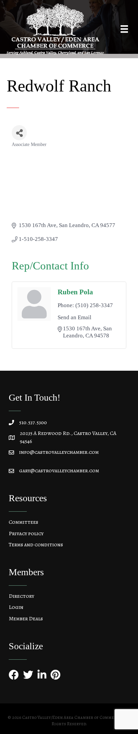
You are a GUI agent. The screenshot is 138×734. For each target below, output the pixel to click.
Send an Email (74, 317)
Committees (23, 522)
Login (16, 607)
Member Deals (26, 618)
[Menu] (124, 29)
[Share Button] (19, 132)
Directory (21, 596)
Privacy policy (26, 533)
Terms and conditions (36, 544)
